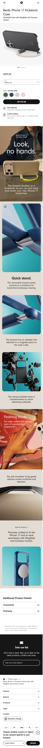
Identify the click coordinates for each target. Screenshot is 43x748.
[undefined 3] (21, 67)
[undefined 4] (23, 67)
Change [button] (14, 719)
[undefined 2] (19, 67)
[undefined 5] (24, 67)
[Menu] (4, 2)
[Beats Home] (4, 679)
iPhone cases (12, 679)
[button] (5, 206)
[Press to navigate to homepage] (21, 2)
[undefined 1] (18, 67)
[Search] (38, 3)
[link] (21, 101)
